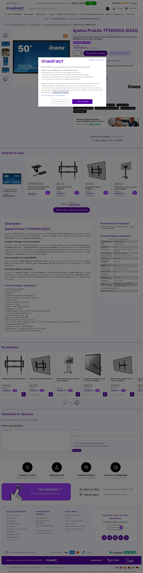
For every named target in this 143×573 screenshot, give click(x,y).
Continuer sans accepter (97, 60)
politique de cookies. (60, 92)
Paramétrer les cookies (61, 101)
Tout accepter (82, 101)
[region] (72, 82)
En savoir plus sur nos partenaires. (53, 95)
